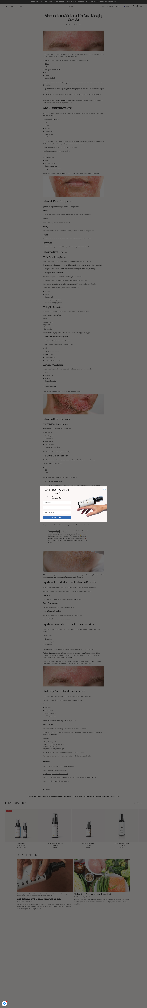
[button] (4, 1003)
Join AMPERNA (57, 518)
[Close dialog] (104, 488)
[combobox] (56, 512)
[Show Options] (70, 512)
